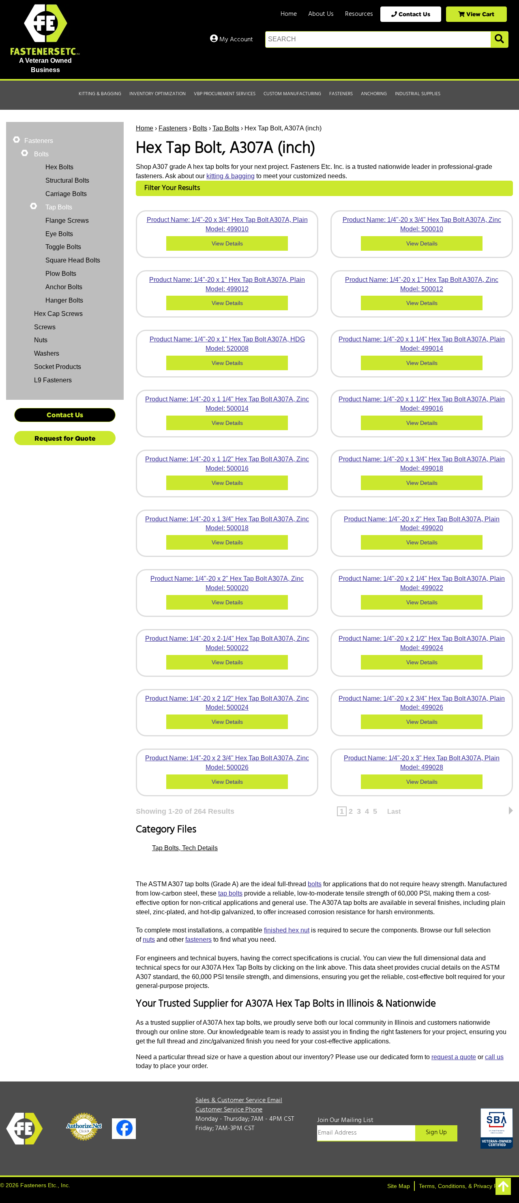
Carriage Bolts (66, 193)
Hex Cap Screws (57, 313)
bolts (315, 884)
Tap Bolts (225, 128)
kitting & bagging (230, 176)
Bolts (200, 128)
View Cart (479, 14)
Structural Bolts (67, 180)
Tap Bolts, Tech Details (185, 848)
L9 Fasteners (52, 380)
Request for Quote (65, 438)
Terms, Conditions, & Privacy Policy (464, 1186)
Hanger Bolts (64, 300)
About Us (321, 14)
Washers (45, 353)
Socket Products (56, 366)
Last (394, 811)
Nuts (39, 340)
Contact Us (413, 14)
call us (494, 1057)
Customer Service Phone (228, 1110)
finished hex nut (286, 930)
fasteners (198, 939)
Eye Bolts (59, 233)
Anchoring (374, 94)
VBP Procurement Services (224, 94)
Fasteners (341, 94)
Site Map (398, 1186)
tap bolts (230, 893)
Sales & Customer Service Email (238, 1100)
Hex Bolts (59, 167)
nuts (149, 939)
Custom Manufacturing (292, 94)
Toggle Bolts (63, 246)
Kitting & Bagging (100, 94)
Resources (359, 14)
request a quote (453, 1057)
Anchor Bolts (63, 287)
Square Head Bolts (72, 260)
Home (289, 14)
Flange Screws (67, 220)
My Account (235, 39)
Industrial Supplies (417, 94)
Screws (44, 327)
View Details (227, 243)
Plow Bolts (60, 273)
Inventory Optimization (157, 94)
